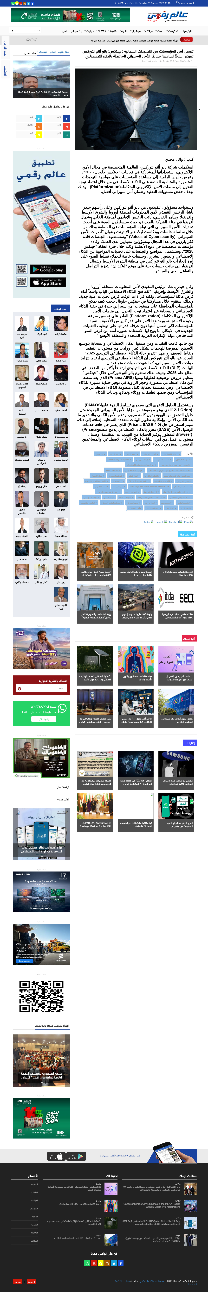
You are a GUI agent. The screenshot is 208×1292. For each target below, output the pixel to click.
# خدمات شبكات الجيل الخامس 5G (151, 497)
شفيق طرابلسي (22, 511)
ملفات (160, 30)
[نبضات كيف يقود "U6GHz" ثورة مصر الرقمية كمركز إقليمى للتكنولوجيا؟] (41, 78)
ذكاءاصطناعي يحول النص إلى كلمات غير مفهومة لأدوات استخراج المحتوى (179, 679)
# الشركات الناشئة (126, 497)
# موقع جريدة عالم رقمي (134, 470)
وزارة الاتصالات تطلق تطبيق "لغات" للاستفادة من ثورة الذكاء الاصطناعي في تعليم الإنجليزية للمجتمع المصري (151, 1222)
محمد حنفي (41, 360)
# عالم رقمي (100, 453)
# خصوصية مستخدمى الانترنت (109, 491)
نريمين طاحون (61, 559)
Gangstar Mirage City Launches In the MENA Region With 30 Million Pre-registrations (152, 1205)
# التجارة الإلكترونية (151, 491)
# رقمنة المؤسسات (153, 507)
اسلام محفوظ (22, 459)
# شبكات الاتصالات (150, 453)
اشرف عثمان (41, 436)
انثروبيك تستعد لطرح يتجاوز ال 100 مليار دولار (178, 573)
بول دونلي (41, 535)
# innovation (118, 480)
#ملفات (35, 1192)
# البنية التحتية (134, 475)
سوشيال (136, 30)
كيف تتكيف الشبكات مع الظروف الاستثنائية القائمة (136, 824)
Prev (15, 834)
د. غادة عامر (61, 383)
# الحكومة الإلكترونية (89, 502)
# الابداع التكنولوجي (91, 497)
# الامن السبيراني (133, 502)
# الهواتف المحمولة (116, 475)
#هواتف (34, 1200)
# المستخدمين (167, 502)
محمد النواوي (22, 360)
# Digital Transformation (139, 480)
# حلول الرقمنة (115, 453)
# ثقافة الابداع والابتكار (183, 486)
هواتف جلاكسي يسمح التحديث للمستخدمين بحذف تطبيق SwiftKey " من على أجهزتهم (41, 851)
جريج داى (61, 582)
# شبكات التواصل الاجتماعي (181, 497)
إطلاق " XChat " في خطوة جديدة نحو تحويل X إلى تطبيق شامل (136, 782)
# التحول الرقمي (132, 453)
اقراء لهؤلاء (60, 308)
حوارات (90, 30)
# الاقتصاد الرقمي (132, 491)
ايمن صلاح (61, 360)
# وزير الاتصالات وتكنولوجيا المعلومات (141, 464)
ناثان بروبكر (41, 486)
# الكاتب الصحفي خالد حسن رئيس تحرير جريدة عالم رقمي (170, 470)
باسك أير (22, 486)
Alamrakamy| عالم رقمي (152, 1280)
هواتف (149, 30)
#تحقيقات (34, 1184)
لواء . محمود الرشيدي (22, 385)
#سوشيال (34, 1208)
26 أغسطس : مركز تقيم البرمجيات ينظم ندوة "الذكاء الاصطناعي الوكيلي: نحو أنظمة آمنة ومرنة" (176, 617)
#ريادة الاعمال (109, 497)
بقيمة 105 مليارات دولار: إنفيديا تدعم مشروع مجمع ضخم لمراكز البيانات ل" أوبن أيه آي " (137, 617)
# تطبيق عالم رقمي (184, 480)
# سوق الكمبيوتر (97, 475)
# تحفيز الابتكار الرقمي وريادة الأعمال (177, 491)
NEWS (102, 30)
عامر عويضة (41, 559)
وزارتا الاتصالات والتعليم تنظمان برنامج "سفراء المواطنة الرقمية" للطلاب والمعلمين (96, 617)
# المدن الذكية (186, 507)
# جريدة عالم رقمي (143, 459)
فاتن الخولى (60, 333)
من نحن (17, 1281)
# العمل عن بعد (151, 502)
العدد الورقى (6, 49)
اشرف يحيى (21, 535)
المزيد (64, 30)
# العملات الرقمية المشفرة (111, 502)
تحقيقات (172, 30)
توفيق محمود (61, 459)
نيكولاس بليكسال (41, 511)
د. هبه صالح (41, 383)
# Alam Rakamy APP (163, 480)
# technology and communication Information (149, 486)
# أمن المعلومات (134, 507)
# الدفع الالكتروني (101, 486)
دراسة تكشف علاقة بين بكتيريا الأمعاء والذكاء (137, 677)
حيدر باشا (61, 509)
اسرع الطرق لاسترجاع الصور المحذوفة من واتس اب (180, 824)
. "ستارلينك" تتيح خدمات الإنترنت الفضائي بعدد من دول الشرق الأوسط (95, 679)
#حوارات (34, 1240)
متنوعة (113, 30)
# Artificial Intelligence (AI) (96, 480)
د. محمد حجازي (61, 436)
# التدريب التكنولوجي (184, 459)
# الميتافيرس (171, 507)
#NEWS (34, 1232)
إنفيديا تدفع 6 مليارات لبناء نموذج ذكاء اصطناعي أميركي (136, 573)
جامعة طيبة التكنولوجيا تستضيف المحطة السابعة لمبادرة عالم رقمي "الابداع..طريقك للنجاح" (41, 1077)
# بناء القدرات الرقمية (163, 459)
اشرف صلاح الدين (61, 606)
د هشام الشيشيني (41, 461)
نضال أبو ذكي (41, 582)
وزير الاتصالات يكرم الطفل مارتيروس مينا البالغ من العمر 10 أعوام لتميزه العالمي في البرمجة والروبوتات (151, 1188)
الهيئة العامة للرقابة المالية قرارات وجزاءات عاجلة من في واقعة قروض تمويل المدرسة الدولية (134, 40)
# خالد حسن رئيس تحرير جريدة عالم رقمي (176, 464)
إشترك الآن (44, 719)
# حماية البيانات (119, 486)
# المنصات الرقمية (184, 502)
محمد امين (22, 559)
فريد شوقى (41, 333)
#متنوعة (34, 1224)
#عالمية (35, 1216)
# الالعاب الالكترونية (151, 475)
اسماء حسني (61, 410)
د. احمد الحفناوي (22, 411)
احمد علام (60, 486)
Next (67, 834)
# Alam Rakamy (112, 470)
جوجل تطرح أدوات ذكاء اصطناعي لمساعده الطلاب (177, 720)
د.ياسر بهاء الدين (22, 335)
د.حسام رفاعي (22, 582)
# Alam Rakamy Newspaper (119, 459)
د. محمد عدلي (41, 410)
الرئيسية (187, 30)
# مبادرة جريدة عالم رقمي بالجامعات (178, 475)
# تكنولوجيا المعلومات (171, 453)
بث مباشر (76, 30)
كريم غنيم (21, 436)
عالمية (124, 30)
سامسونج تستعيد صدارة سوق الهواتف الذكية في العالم (178, 782)
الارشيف (6, 71)
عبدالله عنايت (61, 535)
